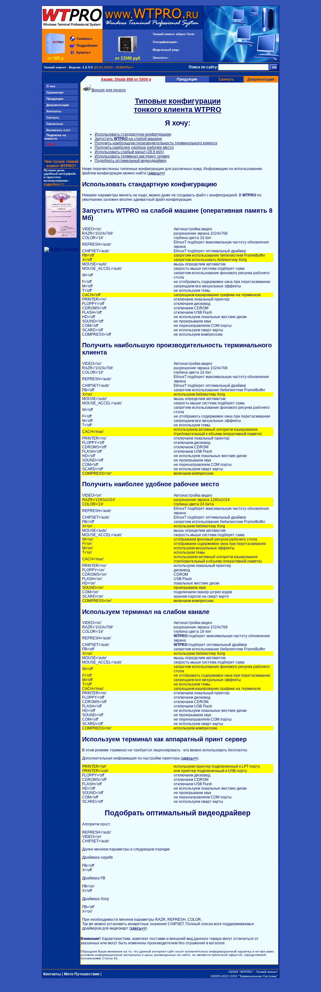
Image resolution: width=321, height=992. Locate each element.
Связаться (53, 123)
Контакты (52, 111)
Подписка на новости (55, 136)
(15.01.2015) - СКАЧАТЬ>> (89, 67)
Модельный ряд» (166, 49)
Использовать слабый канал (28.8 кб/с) (129, 152)
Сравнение (54, 92)
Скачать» (84, 38)
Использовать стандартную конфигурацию (133, 134)
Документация (260, 79)
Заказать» (161, 57)
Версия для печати (109, 90)
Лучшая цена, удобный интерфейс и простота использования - (60, 177)
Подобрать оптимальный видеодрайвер (130, 160)
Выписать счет (57, 130)
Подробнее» (87, 45)
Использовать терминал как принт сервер (132, 156)
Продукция (53, 98)
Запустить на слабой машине (128, 138)
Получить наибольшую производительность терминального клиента (156, 143)
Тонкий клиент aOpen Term (173, 34)
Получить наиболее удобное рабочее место (134, 147)
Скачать (51, 117)
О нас (49, 86)
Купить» (83, 52)
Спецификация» (165, 42)
